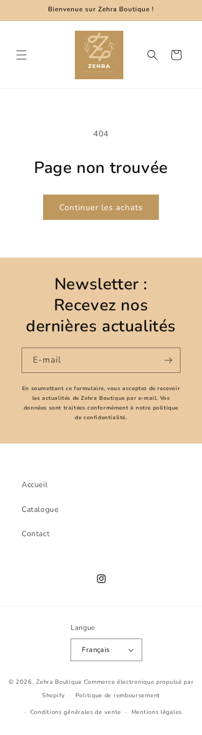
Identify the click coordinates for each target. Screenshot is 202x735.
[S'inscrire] (168, 360)
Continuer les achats (101, 207)
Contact (36, 534)
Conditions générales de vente (75, 712)
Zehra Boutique (59, 682)
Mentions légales (156, 712)
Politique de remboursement (117, 695)
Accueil (34, 485)
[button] (21, 55)
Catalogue (40, 509)
